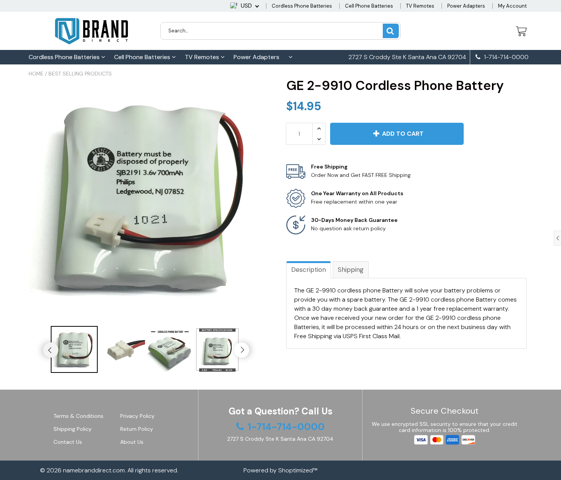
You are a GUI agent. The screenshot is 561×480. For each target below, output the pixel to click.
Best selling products (80, 73)
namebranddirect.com (94, 470)
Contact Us (67, 441)
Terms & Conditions (78, 416)
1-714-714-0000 (505, 57)
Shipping (351, 269)
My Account (512, 5)
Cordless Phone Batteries (302, 5)
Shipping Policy (72, 428)
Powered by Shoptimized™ (280, 470)
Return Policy (136, 428)
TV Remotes (420, 5)
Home (36, 73)
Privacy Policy (137, 416)
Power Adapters (466, 5)
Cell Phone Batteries (369, 5)
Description (308, 269)
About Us (131, 441)
